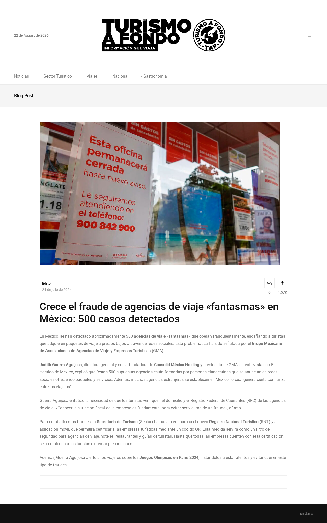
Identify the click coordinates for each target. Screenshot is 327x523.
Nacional (120, 76)
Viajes (92, 76)
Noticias (21, 76)
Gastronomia (155, 76)
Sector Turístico (58, 76)
